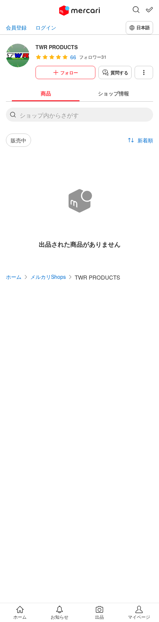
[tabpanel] (79, 181)
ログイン (45, 27)
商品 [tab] (46, 93)
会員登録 (16, 27)
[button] (136, 10)
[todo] (149, 9)
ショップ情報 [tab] (113, 93)
